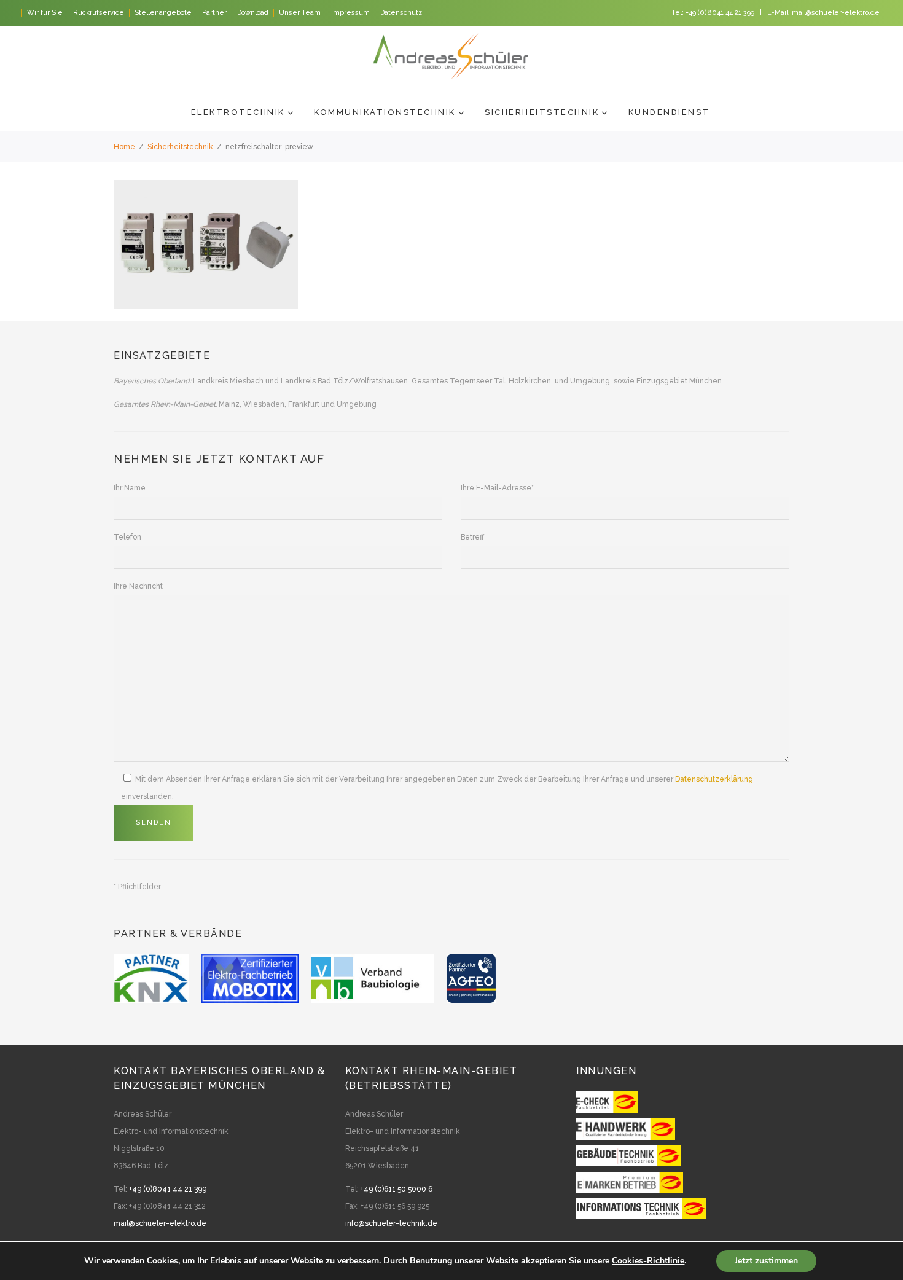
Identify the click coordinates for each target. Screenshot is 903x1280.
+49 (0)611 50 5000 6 (396, 1189)
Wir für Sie (45, 13)
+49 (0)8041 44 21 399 (720, 13)
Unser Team (300, 13)
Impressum (350, 13)
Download (252, 13)
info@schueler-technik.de (391, 1223)
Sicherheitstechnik (180, 147)
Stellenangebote (163, 13)
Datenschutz (401, 13)
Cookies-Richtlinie (648, 1260)
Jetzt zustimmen (766, 1260)
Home (124, 147)
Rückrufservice (98, 13)
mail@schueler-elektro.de (836, 13)
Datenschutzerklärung (714, 779)
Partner (214, 13)
